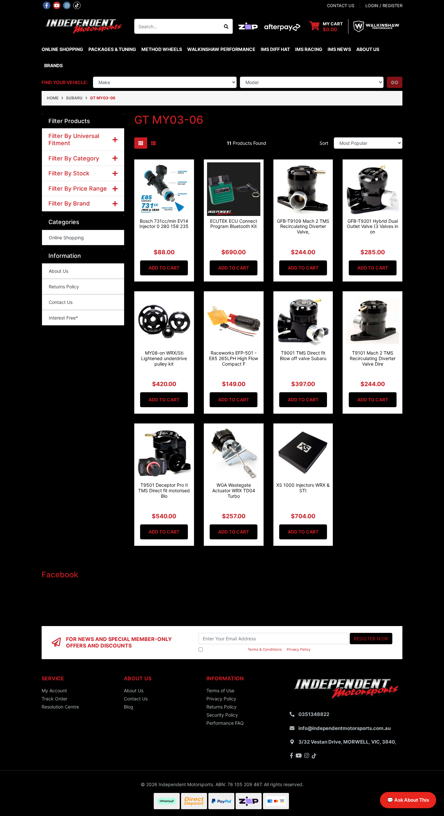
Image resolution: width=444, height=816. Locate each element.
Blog (128, 706)
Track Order (54, 698)
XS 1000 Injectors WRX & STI (303, 487)
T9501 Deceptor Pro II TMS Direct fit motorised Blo (164, 490)
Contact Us (60, 302)
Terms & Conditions (265, 649)
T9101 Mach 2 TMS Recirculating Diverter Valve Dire (373, 358)
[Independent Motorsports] (83, 26)
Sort (324, 143)
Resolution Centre (60, 706)
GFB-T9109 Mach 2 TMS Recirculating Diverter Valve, (303, 226)
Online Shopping (62, 49)
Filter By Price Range (77, 188)
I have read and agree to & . (257, 649)
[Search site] (226, 26)
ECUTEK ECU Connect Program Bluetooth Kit (233, 223)
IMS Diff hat (275, 49)
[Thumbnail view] (140, 143)
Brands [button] (53, 65)
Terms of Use (220, 690)
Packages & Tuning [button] (112, 49)
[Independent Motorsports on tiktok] (77, 5)
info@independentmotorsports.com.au (344, 728)
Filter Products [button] (69, 121)
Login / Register (383, 5)
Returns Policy (64, 286)
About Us (367, 49)
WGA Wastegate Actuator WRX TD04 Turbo (233, 490)
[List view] (153, 143)
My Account (54, 690)
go (394, 82)
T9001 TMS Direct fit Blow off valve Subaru (303, 355)
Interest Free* (63, 317)
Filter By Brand (69, 203)
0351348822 (313, 714)
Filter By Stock (68, 173)
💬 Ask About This (408, 800)
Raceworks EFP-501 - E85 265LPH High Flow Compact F (233, 358)
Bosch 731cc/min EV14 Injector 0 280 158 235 (164, 223)
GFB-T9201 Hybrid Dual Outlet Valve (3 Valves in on (372, 226)
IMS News (339, 49)
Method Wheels (161, 49)
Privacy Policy (298, 649)
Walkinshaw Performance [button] (221, 49)
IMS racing (308, 49)
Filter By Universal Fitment (73, 139)
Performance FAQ (225, 723)
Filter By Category (73, 158)
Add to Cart (164, 267)
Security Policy (222, 715)
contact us (340, 5)
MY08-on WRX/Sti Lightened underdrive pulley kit (164, 358)
